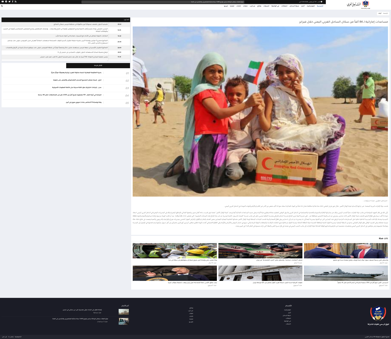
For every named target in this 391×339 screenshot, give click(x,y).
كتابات (238, 6)
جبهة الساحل (294, 6)
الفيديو (191, 322)
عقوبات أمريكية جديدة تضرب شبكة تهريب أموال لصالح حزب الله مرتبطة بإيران (277, 283)
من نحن (4, 337)
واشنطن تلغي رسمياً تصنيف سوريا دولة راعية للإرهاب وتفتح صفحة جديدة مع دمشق (360, 260)
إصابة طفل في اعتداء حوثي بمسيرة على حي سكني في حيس (82, 310)
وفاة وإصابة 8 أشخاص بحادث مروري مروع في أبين (83, 102)
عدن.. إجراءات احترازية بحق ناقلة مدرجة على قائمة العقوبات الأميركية (76, 87)
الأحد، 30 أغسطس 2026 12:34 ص (310, 2)
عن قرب (252, 6)
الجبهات (266, 6)
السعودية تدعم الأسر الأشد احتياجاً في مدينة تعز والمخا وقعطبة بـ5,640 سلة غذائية (218, 2)
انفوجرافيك (311, 6)
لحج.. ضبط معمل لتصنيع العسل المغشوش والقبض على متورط (77, 80)
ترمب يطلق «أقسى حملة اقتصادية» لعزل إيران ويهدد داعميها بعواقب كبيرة (192, 283)
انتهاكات (284, 6)
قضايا (232, 6)
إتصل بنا (10, 337)
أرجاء (379, 13)
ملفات (245, 6)
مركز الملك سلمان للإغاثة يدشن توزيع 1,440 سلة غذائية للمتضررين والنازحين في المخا (80, 319)
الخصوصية (18, 337)
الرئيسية (320, 6)
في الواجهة (275, 6)
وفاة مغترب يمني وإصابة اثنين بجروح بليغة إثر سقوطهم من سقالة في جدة (193, 260)
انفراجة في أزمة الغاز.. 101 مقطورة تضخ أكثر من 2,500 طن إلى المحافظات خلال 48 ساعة (69, 95)
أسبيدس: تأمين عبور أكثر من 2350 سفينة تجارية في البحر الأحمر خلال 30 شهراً (362, 283)
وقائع (259, 6)
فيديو (226, 6)
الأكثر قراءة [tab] (98, 65)
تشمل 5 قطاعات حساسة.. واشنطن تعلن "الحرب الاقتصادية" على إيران (279, 260)
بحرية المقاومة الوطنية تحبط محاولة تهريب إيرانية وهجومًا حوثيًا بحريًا (76, 73)
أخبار (303, 6)
